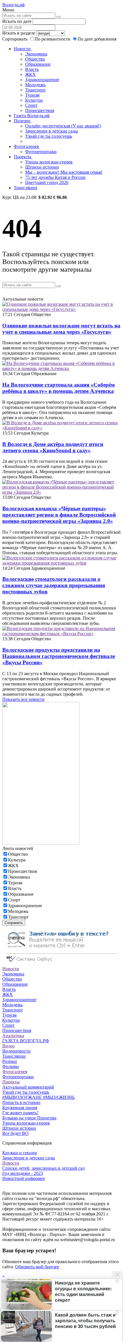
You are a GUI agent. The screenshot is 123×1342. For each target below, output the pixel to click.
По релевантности (53, 39)
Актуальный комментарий (28, 1087)
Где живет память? (20, 1112)
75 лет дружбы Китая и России (55, 177)
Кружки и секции (19, 1152)
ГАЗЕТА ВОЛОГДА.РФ (25, 1040)
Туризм (32, 95)
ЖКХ (30, 74)
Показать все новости (23, 699)
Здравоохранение (42, 79)
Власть (32, 69)
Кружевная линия (19, 1107)
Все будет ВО (15, 1133)
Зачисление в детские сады (51, 131)
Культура (34, 100)
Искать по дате (16, 21)
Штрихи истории (42, 167)
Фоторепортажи (41, 151)
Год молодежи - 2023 (22, 1173)
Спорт (31, 105)
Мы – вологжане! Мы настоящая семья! (63, 172)
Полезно (22, 120)
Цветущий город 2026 (46, 182)
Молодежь (35, 84)
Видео (8, 1045)
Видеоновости (16, 1051)
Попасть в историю (21, 1102)
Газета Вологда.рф (31, 115)
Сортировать (14, 39)
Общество (35, 59)
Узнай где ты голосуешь (48, 136)
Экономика (36, 53)
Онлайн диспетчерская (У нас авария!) (63, 125)
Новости (23, 48)
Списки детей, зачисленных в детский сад (43, 1168)
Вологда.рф (13, 4)
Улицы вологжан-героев (49, 161)
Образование (38, 64)
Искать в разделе (18, 33)
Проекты (23, 156)
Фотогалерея (27, 146)
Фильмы (10, 1066)
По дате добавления (97, 39)
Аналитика (13, 1035)
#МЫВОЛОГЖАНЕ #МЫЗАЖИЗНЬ (38, 1097)
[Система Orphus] (61, 963)
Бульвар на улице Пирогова (29, 1117)
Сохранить (14, 923)
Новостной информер (23, 1178)
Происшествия (39, 110)
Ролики (9, 1061)
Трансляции (25, 187)
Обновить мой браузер (37, 1266)
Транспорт (35, 89)
